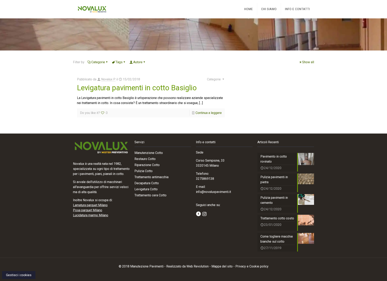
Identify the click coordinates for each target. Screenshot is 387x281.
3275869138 (205, 179)
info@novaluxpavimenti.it (213, 192)
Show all (308, 62)
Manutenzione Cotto (148, 153)
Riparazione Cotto (147, 165)
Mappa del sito (222, 266)
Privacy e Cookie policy (251, 266)
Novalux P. (108, 79)
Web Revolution (197, 266)
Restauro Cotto (145, 159)
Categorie (98, 62)
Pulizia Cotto (143, 171)
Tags (119, 62)
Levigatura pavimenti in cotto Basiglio (137, 88)
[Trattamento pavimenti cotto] (92, 9)
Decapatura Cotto (146, 183)
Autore (138, 62)
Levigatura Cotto (146, 189)
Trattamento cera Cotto (150, 195)
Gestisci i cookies (18, 275)
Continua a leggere (209, 113)
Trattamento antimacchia (151, 177)
